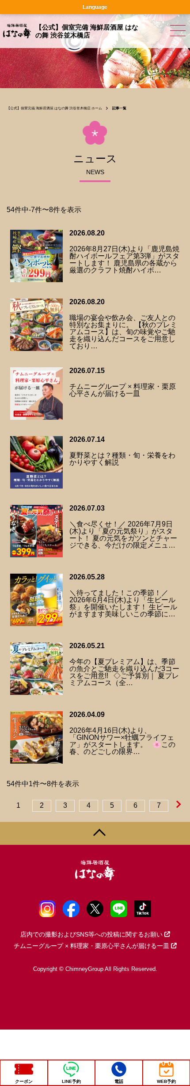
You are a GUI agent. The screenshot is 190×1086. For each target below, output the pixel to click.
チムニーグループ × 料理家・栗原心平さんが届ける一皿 (91, 945)
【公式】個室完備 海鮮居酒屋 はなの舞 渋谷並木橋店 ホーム (54, 108)
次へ (179, 805)
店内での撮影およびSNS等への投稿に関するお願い (91, 934)
